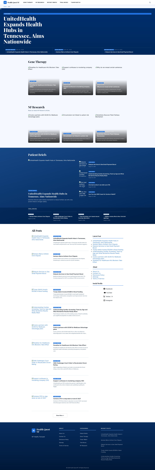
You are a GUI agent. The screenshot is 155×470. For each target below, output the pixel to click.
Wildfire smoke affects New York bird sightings (115, 217)
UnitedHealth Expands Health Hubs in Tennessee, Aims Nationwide (27, 52)
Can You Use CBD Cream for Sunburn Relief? (102, 194)
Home (5, 6)
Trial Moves (64, 2)
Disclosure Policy (98, 275)
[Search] (149, 2)
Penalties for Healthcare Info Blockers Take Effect (43, 86)
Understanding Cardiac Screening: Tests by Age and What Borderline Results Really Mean (106, 174)
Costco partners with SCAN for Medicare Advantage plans (43, 135)
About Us (96, 271)
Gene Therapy (28, 2)
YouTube (109, 293)
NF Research (40, 2)
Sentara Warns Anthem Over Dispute (67, 52)
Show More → (60, 415)
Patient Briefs (52, 2)
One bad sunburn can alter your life (99, 185)
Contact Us (96, 273)
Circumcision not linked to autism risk (75, 136)
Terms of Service (98, 279)
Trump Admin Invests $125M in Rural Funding (68, 292)
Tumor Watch (75, 2)
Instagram (109, 300)
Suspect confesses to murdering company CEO (77, 87)
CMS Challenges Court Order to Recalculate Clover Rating (62, 217)
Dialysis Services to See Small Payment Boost (119, 52)
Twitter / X (109, 296)
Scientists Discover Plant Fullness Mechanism (108, 135)
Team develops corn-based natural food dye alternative (88, 217)
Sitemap (95, 277)
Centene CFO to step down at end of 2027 (67, 398)
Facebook (109, 289)
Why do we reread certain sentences (108, 87)
